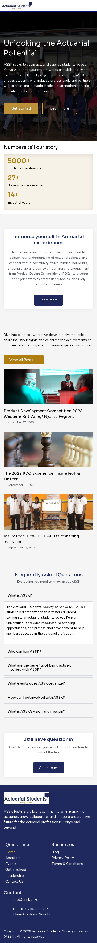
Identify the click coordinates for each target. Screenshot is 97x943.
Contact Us (14, 881)
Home (10, 852)
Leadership (14, 875)
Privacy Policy (62, 858)
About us (12, 858)
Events (11, 863)
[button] (92, 6)
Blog (55, 852)
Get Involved (15, 869)
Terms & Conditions (67, 863)
